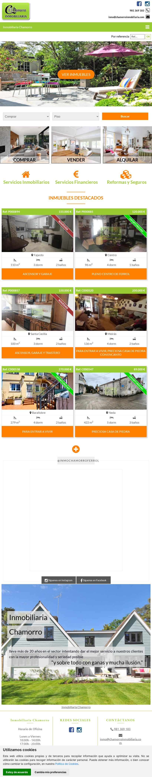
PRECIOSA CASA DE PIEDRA (111, 431)
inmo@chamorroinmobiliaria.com (126, 17)
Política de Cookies (66, 763)
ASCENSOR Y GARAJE (37, 274)
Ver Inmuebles (76, 74)
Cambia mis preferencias (50, 772)
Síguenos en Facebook (94, 580)
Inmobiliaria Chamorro (76, 707)
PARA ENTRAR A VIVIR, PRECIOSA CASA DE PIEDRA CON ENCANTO (111, 352)
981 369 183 (137, 10)
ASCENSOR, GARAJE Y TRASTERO (37, 352)
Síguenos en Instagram (60, 580)
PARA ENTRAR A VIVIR (37, 431)
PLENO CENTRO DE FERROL (111, 274)
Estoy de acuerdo (17, 772)
